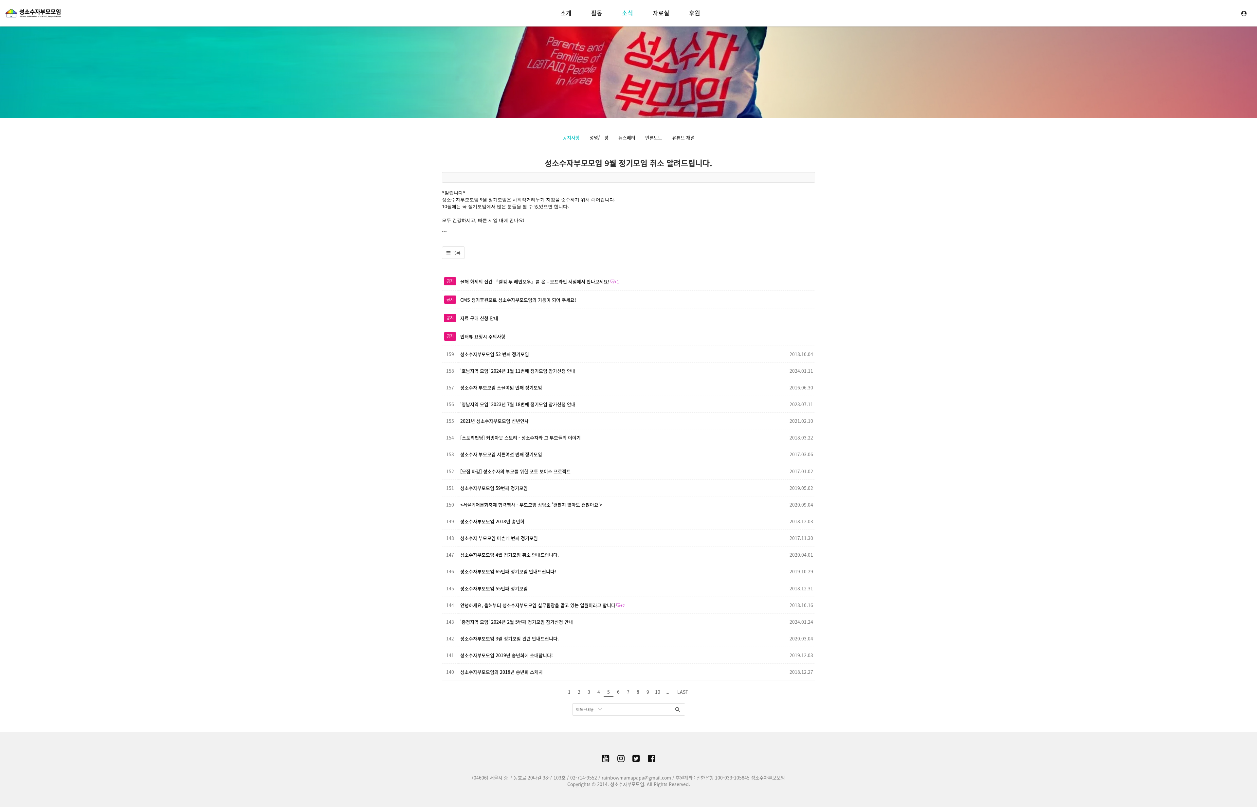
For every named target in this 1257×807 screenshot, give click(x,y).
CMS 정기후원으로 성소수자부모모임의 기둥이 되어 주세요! (518, 299)
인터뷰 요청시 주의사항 (482, 336)
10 (657, 692)
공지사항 (571, 137)
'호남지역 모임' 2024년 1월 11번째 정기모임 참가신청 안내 (517, 371)
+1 (616, 282)
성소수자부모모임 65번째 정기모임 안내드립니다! (508, 571)
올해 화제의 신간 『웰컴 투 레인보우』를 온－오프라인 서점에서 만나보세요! (535, 281)
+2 (622, 605)
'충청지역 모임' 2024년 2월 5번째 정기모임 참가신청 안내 (516, 622)
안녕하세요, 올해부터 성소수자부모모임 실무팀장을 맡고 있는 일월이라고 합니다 (537, 605)
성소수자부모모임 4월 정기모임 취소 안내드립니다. (509, 554)
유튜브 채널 (683, 137)
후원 (694, 13)
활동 (596, 13)
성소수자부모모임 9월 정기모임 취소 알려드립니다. (628, 163)
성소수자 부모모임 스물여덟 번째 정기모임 (501, 387)
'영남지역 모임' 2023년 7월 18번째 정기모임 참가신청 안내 (517, 404)
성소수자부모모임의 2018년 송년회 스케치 (501, 672)
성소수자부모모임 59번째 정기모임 (494, 488)
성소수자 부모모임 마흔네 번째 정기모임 (499, 538)
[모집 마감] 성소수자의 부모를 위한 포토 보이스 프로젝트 (515, 471)
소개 (566, 13)
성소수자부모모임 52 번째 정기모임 (494, 354)
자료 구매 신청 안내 (479, 318)
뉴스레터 (626, 137)
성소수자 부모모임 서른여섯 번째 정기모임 (501, 454)
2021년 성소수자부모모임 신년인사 (494, 421)
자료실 (661, 13)
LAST (682, 692)
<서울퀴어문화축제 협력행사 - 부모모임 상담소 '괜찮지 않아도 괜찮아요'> (531, 504)
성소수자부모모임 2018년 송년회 (492, 521)
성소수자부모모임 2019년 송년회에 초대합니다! (506, 655)
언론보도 (653, 137)
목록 (456, 252)
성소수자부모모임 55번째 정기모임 (494, 588)
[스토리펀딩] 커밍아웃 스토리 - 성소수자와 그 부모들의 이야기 (520, 437)
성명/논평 (599, 137)
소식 (627, 13)
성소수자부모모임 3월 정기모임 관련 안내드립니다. (509, 638)
